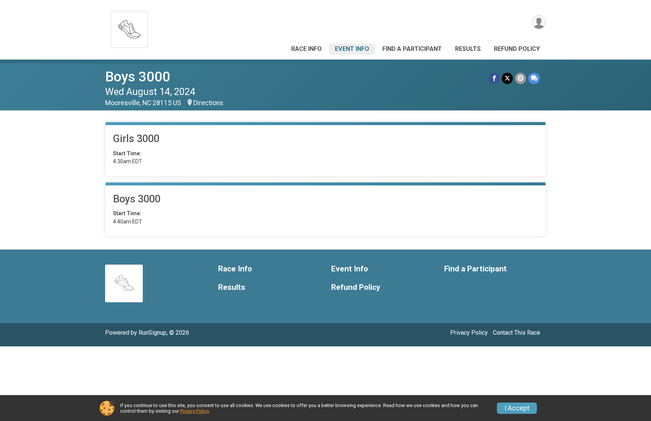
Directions (208, 103)
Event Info (352, 48)
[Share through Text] (534, 78)
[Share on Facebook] (494, 78)
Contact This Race (516, 332)
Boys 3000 (137, 77)
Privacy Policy (469, 332)
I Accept (516, 408)
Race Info (306, 48)
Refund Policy (517, 48)
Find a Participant (412, 48)
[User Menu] (539, 22)
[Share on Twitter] (507, 78)
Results (468, 48)
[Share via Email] (520, 78)
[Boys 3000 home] (129, 27)
